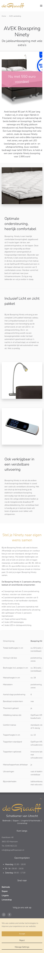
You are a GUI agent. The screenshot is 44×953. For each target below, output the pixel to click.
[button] (41, 5)
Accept (22, 933)
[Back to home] (13, 5)
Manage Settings (22, 947)
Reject (22, 940)
